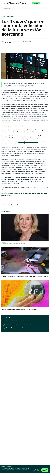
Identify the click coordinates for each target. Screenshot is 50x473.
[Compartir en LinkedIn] (14, 205)
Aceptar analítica (44, 470)
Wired (22, 193)
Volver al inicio (7, 8)
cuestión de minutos (31, 171)
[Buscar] (44, 3)
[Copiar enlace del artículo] (17, 205)
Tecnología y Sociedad (8, 16)
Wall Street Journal (15, 193)
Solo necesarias (36, 470)
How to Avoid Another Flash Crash (33, 193)
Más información (24, 471)
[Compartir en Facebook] (8, 205)
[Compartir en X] (11, 205)
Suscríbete (36, 3)
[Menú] (4, 3)
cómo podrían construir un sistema (28, 142)
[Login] (42, 3)
